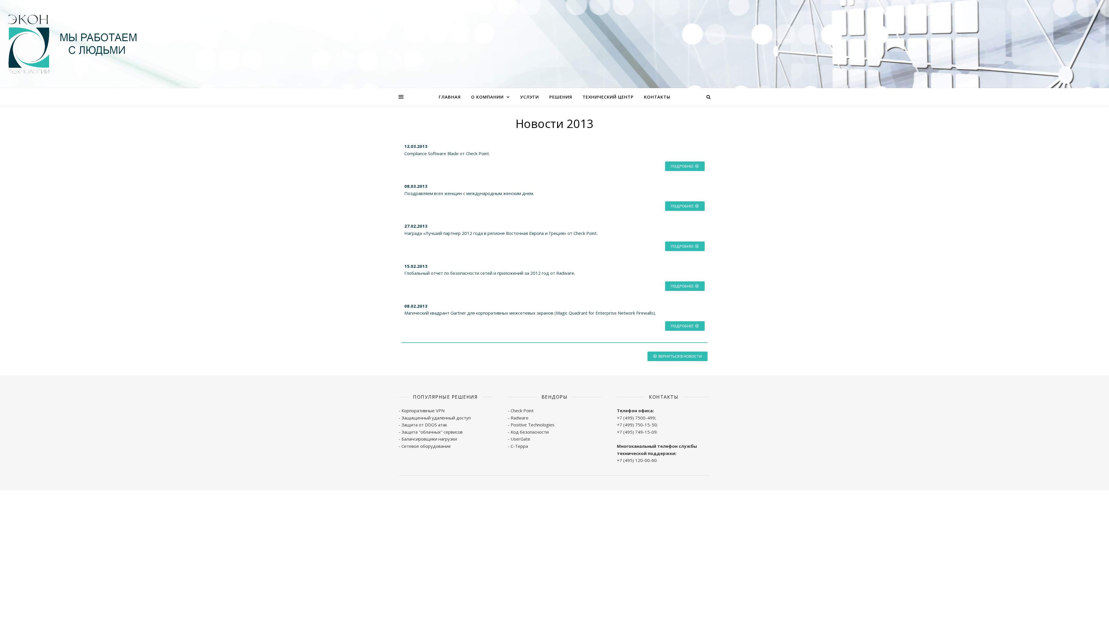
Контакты (657, 97)
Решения (560, 97)
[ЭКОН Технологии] (72, 44)
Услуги (529, 97)
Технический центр (608, 97)
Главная (450, 97)
